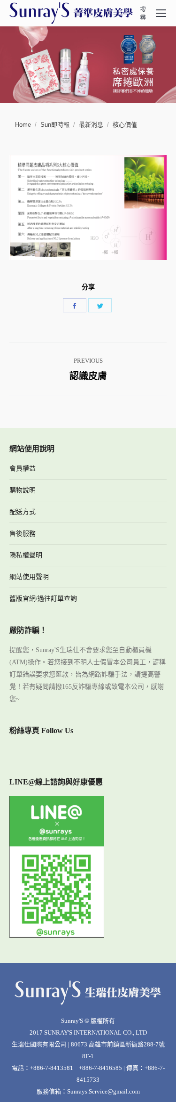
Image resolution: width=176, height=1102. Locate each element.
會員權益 (22, 468)
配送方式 (22, 511)
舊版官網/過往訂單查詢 (43, 598)
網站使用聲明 (29, 576)
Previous (12, 63)
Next (164, 63)
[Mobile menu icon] (161, 13)
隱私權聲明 (25, 555)
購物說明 (22, 490)
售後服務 (22, 533)
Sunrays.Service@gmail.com (103, 1091)
